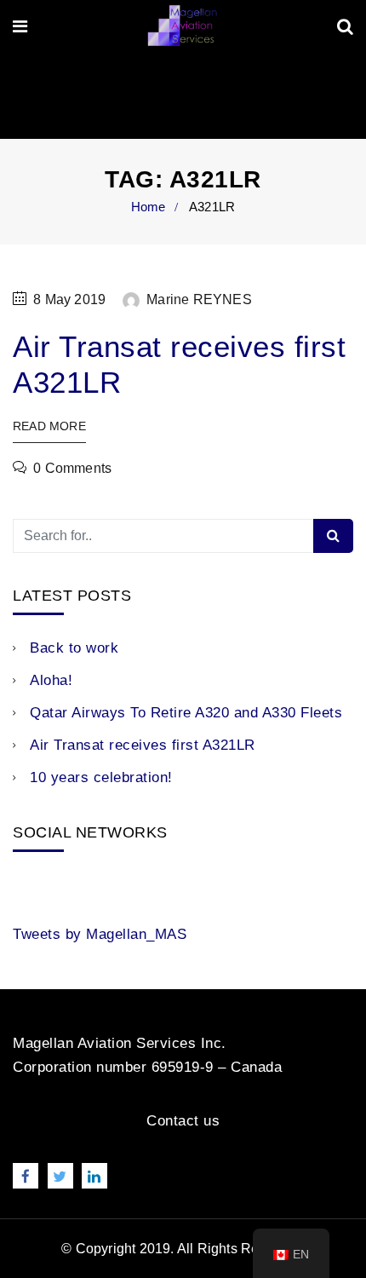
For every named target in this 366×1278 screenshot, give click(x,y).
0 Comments (72, 468)
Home (148, 206)
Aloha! (51, 680)
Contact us (183, 1121)
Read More (49, 426)
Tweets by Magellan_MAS (99, 934)
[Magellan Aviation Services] (181, 27)
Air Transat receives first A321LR (142, 745)
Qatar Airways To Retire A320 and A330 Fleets (186, 713)
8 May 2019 (69, 299)
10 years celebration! (101, 777)
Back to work (74, 648)
